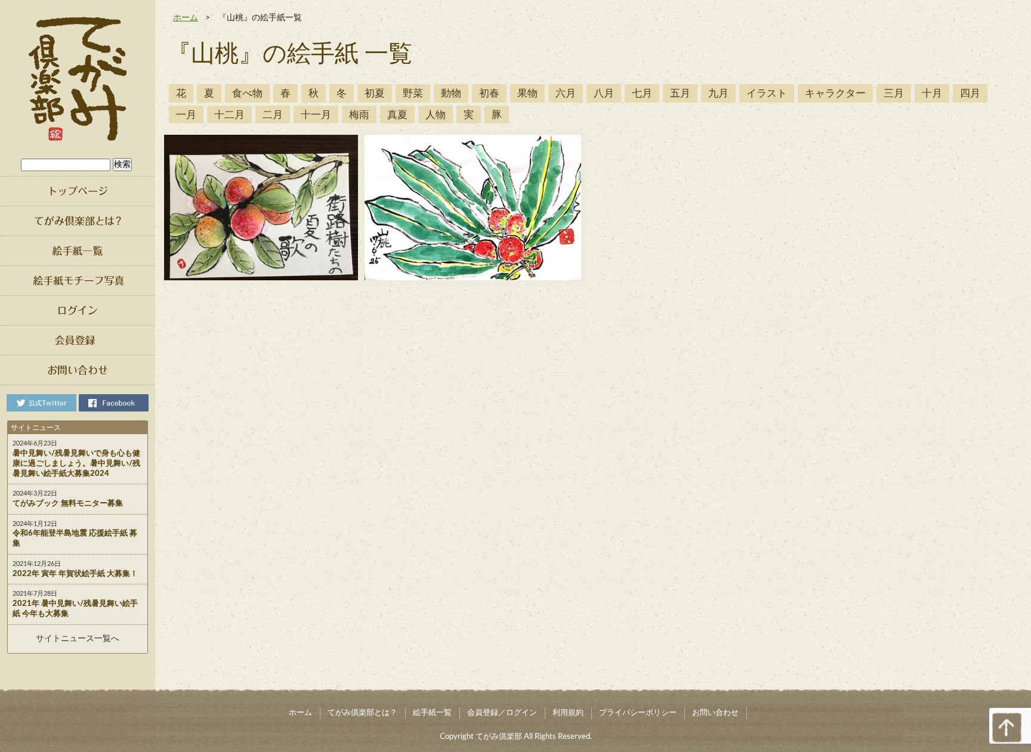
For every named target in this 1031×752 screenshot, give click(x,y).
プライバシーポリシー (638, 713)
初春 (489, 93)
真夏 (397, 115)
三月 (894, 93)
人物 (435, 115)
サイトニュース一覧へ (77, 639)
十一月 (316, 115)
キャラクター (835, 93)
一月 (186, 115)
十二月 (229, 115)
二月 (273, 115)
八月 (604, 93)
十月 (932, 93)
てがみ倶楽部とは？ (362, 713)
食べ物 (247, 93)
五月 (680, 93)
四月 (970, 93)
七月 (642, 93)
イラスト (766, 93)
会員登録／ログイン (502, 713)
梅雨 (359, 115)
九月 (718, 93)
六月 (565, 93)
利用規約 (568, 713)
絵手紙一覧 (432, 713)
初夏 (375, 93)
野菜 (413, 93)
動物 (451, 93)
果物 (527, 93)
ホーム (185, 18)
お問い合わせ (715, 713)
